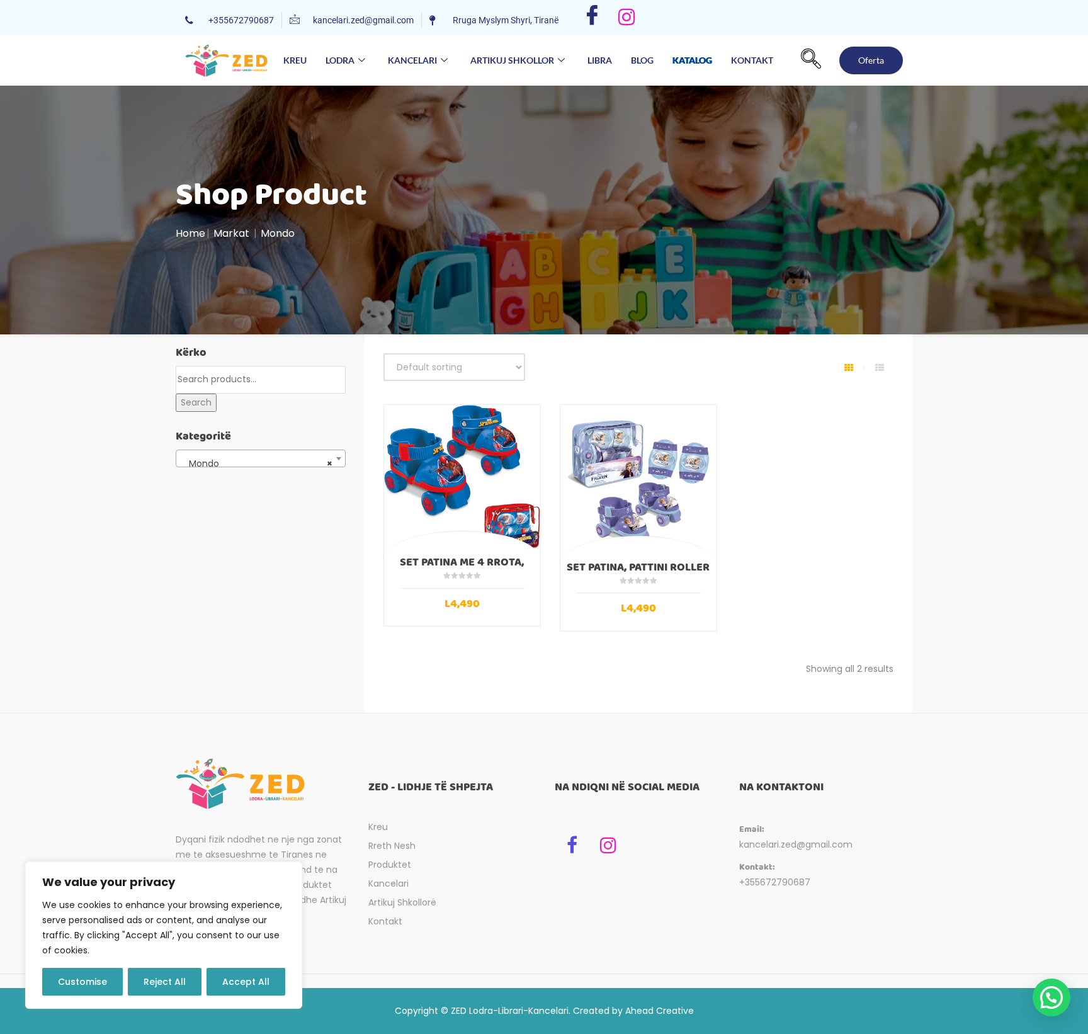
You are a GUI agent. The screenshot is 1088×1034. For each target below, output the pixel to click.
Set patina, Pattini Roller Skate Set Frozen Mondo (638, 573)
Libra (599, 60)
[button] (811, 60)
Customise (82, 981)
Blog (642, 60)
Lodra (340, 60)
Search (196, 402)
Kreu (295, 60)
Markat (231, 233)
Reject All (165, 981)
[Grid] (849, 367)
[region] (163, 935)
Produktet (389, 864)
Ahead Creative (659, 1010)
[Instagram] (627, 17)
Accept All (245, 981)
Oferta (871, 60)
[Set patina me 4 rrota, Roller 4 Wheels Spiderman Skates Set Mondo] (462, 480)
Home (190, 233)
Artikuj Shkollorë (402, 902)
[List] (879, 367)
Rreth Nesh (392, 845)
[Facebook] (592, 17)
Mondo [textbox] (256, 463)
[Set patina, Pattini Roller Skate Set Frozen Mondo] (638, 483)
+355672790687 (774, 882)
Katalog (692, 62)
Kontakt (752, 60)
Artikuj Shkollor (512, 60)
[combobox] (261, 458)
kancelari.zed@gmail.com (796, 844)
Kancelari (412, 60)
